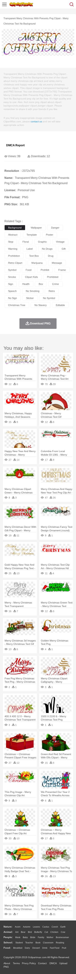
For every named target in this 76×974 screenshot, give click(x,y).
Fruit (64, 948)
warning (12, 248)
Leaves (36, 927)
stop (10, 241)
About (7, 963)
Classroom (48, 942)
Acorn (18, 927)
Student (19, 942)
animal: (8, 932)
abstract (12, 234)
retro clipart (15, 262)
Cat (46, 932)
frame (62, 269)
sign (10, 284)
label (30, 248)
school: (8, 942)
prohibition (14, 255)
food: (7, 947)
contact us (36, 121)
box (41, 284)
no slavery (40, 305)
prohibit (45, 269)
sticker (30, 298)
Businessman (62, 937)
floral (25, 241)
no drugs (47, 248)
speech (12, 291)
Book (38, 942)
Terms (16, 963)
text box (34, 255)
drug (50, 255)
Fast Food (54, 948)
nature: (8, 926)
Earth (63, 927)
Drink (44, 948)
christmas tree (16, 305)
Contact (42, 963)
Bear (23, 932)
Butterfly (38, 932)
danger (55, 227)
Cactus (45, 927)
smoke (12, 276)
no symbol (49, 298)
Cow (63, 932)
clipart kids (31, 276)
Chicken (54, 932)
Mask (17, 937)
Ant (16, 932)
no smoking (32, 291)
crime (55, 284)
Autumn (26, 927)
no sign (12, 298)
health (26, 284)
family (41, 937)
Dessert (36, 948)
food (28, 269)
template (32, 234)
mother (50, 937)
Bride (32, 937)
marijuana (37, 262)
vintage (60, 241)
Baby (25, 937)
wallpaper (36, 227)
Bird (30, 932)
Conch (55, 927)
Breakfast (17, 948)
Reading (60, 942)
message (57, 262)
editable (60, 305)
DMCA (53, 963)
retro (52, 291)
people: (8, 937)
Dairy (27, 948)
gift (64, 248)
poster (49, 234)
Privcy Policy (29, 963)
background (15, 227)
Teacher (29, 942)
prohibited (52, 276)
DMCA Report (15, 145)
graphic (42, 241)
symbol (12, 269)
